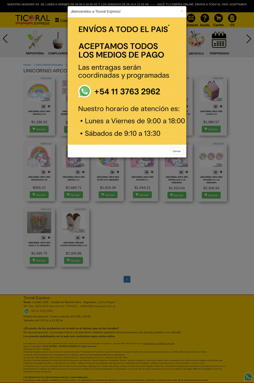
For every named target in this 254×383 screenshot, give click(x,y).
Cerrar (177, 151)
